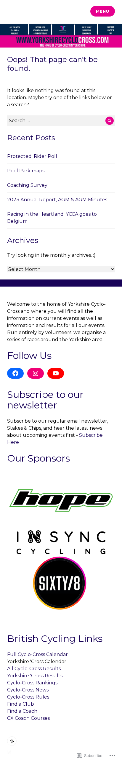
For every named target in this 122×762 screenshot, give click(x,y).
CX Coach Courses (28, 718)
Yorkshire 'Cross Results (34, 675)
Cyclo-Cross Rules (28, 697)
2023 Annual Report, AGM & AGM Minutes (57, 199)
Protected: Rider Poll (32, 156)
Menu (102, 11)
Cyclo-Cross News (28, 690)
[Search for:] (61, 120)
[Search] (109, 120)
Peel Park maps (25, 171)
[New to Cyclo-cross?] (12, 741)
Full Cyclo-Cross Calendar (37, 654)
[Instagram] (35, 373)
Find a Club (20, 704)
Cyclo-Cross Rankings (32, 683)
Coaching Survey (27, 185)
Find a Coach (22, 711)
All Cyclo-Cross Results (34, 668)
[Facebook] (15, 373)
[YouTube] (55, 373)
